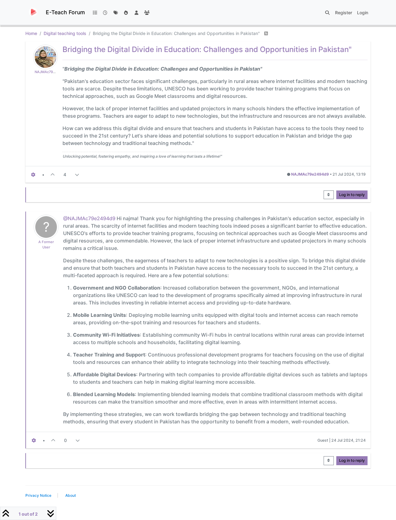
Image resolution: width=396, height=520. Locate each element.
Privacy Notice (38, 495)
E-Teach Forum (65, 12)
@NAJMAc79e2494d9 (89, 218)
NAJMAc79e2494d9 (51, 72)
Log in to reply (352, 194)
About (70, 495)
